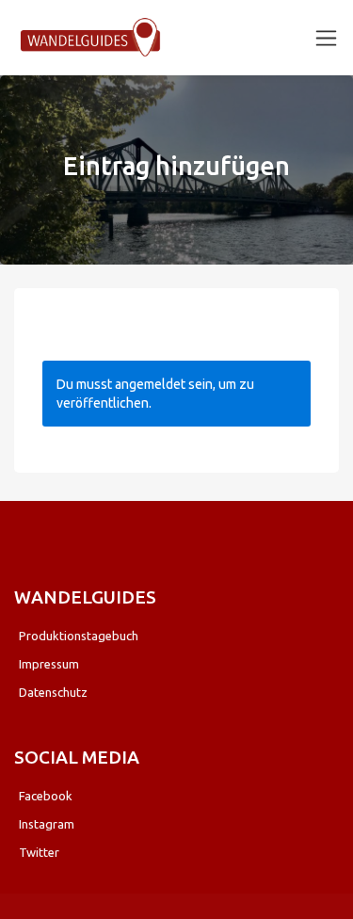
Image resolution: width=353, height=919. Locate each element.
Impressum (49, 663)
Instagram (46, 823)
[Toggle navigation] (326, 38)
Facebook (45, 795)
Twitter (39, 852)
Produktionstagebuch (78, 635)
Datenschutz (53, 692)
